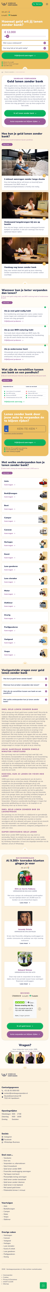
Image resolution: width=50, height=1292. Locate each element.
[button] (47, 4)
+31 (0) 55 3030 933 (32, 1051)
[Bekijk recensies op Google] (6, 12)
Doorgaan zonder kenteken (13, 433)
